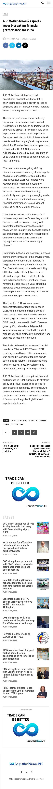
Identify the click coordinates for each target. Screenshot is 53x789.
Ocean (6, 425)
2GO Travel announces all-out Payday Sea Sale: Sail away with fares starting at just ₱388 (18, 527)
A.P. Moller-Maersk (18, 421)
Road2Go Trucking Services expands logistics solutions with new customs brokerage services (18, 584)
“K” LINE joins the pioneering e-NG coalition (11, 448)
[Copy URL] (25, 45)
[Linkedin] (18, 45)
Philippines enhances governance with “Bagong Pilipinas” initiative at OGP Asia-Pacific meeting (39, 451)
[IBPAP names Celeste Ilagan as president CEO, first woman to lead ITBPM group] (43, 692)
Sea (5, 14)
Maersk (43, 421)
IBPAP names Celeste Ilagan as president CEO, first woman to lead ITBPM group (18, 690)
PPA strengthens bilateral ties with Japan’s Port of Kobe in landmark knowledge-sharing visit (18, 673)
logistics (33, 421)
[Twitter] (12, 45)
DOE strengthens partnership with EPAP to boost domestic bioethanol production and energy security (18, 565)
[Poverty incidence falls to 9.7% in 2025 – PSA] (43, 638)
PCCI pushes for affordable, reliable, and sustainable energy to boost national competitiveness (17, 546)
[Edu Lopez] (5, 38)
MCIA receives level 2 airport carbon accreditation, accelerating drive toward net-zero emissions (18, 654)
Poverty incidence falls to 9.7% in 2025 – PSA (16, 635)
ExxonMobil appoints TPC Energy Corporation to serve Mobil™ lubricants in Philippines (17, 603)
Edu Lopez (14, 39)
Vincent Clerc (18, 425)
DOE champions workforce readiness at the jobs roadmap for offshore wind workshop (18, 620)
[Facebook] (5, 45)
